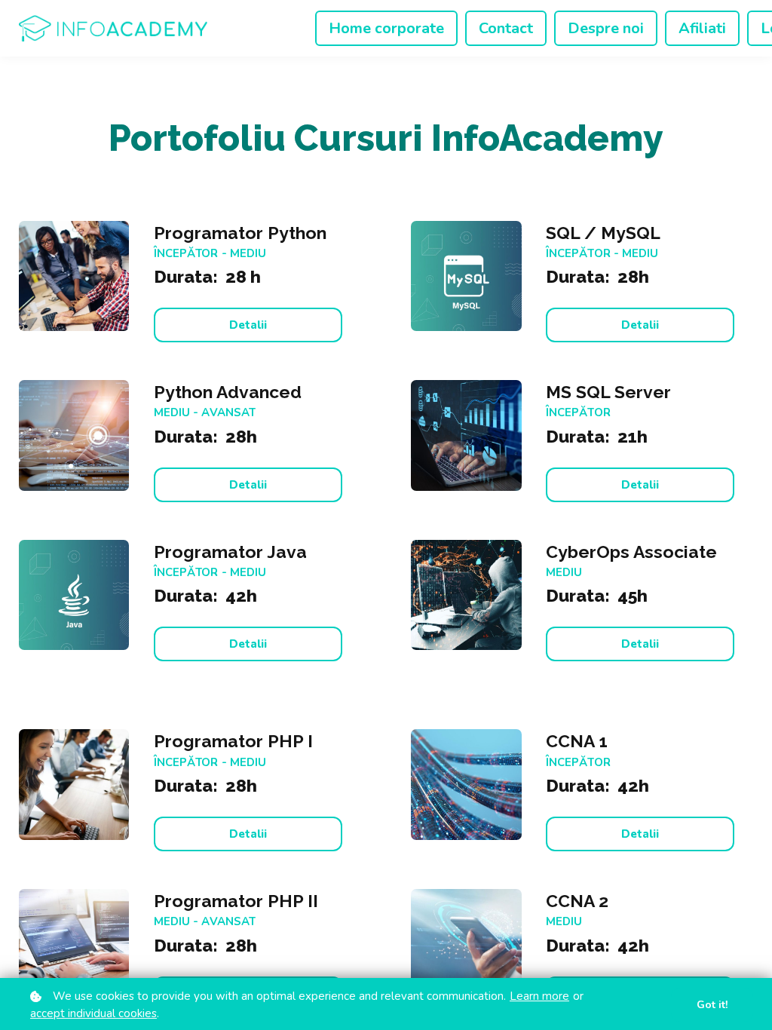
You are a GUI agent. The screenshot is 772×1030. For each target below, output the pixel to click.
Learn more (539, 996)
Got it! (712, 1005)
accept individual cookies (93, 1013)
